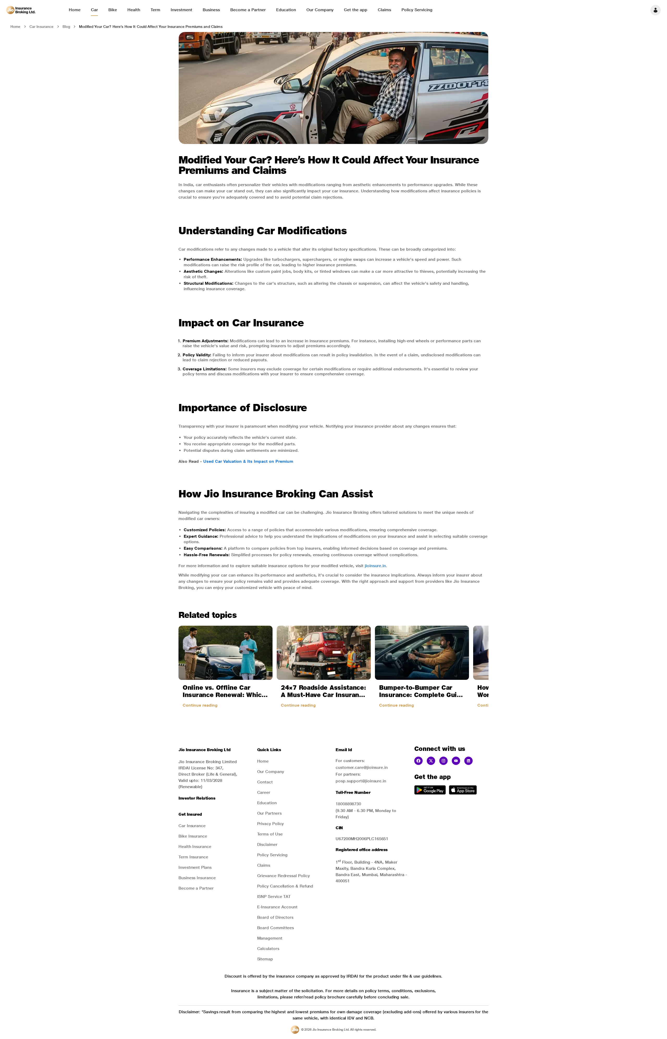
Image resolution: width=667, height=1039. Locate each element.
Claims (384, 9)
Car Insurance (41, 26)
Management (269, 938)
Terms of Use (270, 834)
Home (75, 9)
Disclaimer (267, 844)
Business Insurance (197, 877)
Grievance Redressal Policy (283, 875)
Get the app (355, 9)
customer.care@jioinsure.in (362, 767)
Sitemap (265, 958)
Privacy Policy (270, 823)
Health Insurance (194, 846)
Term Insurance (193, 856)
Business (211, 9)
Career (263, 792)
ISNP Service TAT (274, 896)
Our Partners (269, 813)
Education (286, 9)
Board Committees (275, 927)
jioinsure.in (375, 565)
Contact (265, 782)
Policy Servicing (417, 9)
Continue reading (200, 705)
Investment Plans (195, 867)
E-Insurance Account (277, 906)
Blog (66, 26)
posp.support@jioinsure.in (361, 780)
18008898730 (348, 803)
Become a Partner (248, 9)
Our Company (320, 9)
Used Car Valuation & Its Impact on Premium (248, 461)
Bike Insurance (192, 836)
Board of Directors (275, 917)
